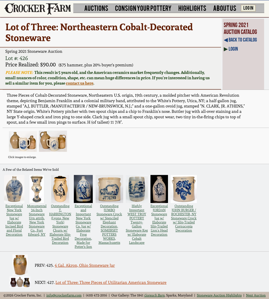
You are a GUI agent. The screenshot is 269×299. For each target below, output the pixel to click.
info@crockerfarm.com (64, 295)
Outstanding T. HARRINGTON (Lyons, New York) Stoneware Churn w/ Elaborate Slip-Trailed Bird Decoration (60, 224)
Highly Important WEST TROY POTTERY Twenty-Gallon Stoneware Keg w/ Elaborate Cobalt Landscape (137, 224)
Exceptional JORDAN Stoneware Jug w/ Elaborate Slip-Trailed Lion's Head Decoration (159, 220)
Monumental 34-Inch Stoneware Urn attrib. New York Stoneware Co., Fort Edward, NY (37, 220)
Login (233, 49)
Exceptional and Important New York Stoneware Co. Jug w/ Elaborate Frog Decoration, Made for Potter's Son (83, 226)
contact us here (79, 83)
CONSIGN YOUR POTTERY (143, 8)
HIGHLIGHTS (192, 8)
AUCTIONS (96, 8)
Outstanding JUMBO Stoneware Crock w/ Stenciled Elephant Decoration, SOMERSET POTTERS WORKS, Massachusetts (109, 224)
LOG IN (248, 7)
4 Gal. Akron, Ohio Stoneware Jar (85, 265)
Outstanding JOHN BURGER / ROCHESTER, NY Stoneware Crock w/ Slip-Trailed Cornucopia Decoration (184, 218)
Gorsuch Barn (154, 295)
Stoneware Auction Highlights (219, 295)
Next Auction (256, 295)
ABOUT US (224, 8)
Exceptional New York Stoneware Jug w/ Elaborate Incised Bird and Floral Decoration (14, 220)
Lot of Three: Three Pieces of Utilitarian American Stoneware (110, 282)
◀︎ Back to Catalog (240, 40)
